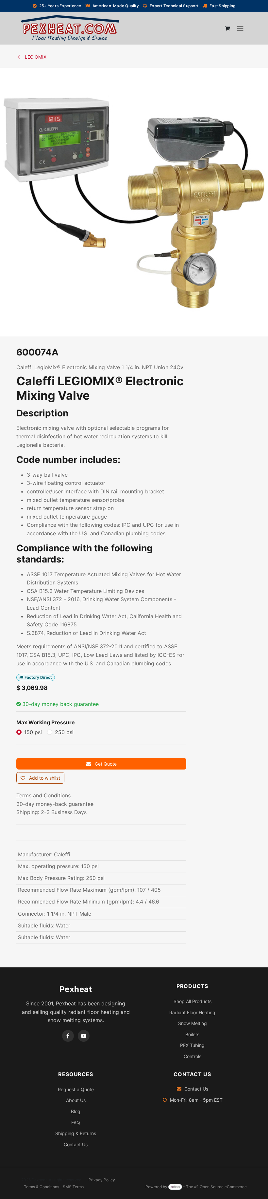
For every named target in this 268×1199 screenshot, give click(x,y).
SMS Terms (73, 1186)
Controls (192, 1056)
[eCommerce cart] (227, 28)
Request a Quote (76, 1089)
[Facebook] (68, 1036)
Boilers (192, 1034)
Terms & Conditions (41, 1186)
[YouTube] (84, 1036)
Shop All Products (192, 1001)
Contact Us (76, 1144)
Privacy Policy (102, 1179)
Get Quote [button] (105, 764)
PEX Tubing (192, 1045)
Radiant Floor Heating (192, 1012)
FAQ (75, 1122)
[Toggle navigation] (240, 28)
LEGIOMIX (35, 57)
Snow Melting (192, 1023)
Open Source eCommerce (223, 1186)
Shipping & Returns (75, 1133)
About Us (76, 1100)
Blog (75, 1111)
